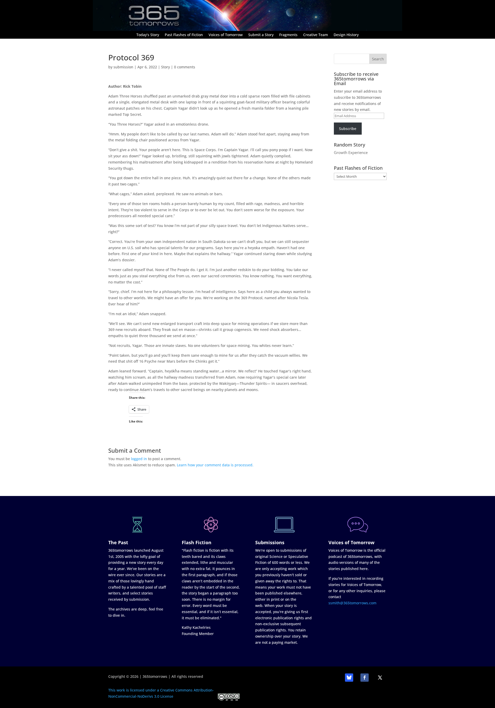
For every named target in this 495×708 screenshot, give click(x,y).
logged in (139, 458)
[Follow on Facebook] (364, 677)
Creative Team (315, 35)
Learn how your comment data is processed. (215, 464)
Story (165, 66)
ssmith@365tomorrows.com (352, 602)
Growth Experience (351, 152)
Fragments (288, 35)
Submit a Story (261, 35)
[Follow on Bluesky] (349, 677)
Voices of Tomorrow (226, 35)
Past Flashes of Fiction (184, 35)
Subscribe (347, 128)
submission (123, 66)
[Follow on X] (380, 677)
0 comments (184, 66)
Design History (346, 35)
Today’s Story (147, 35)
